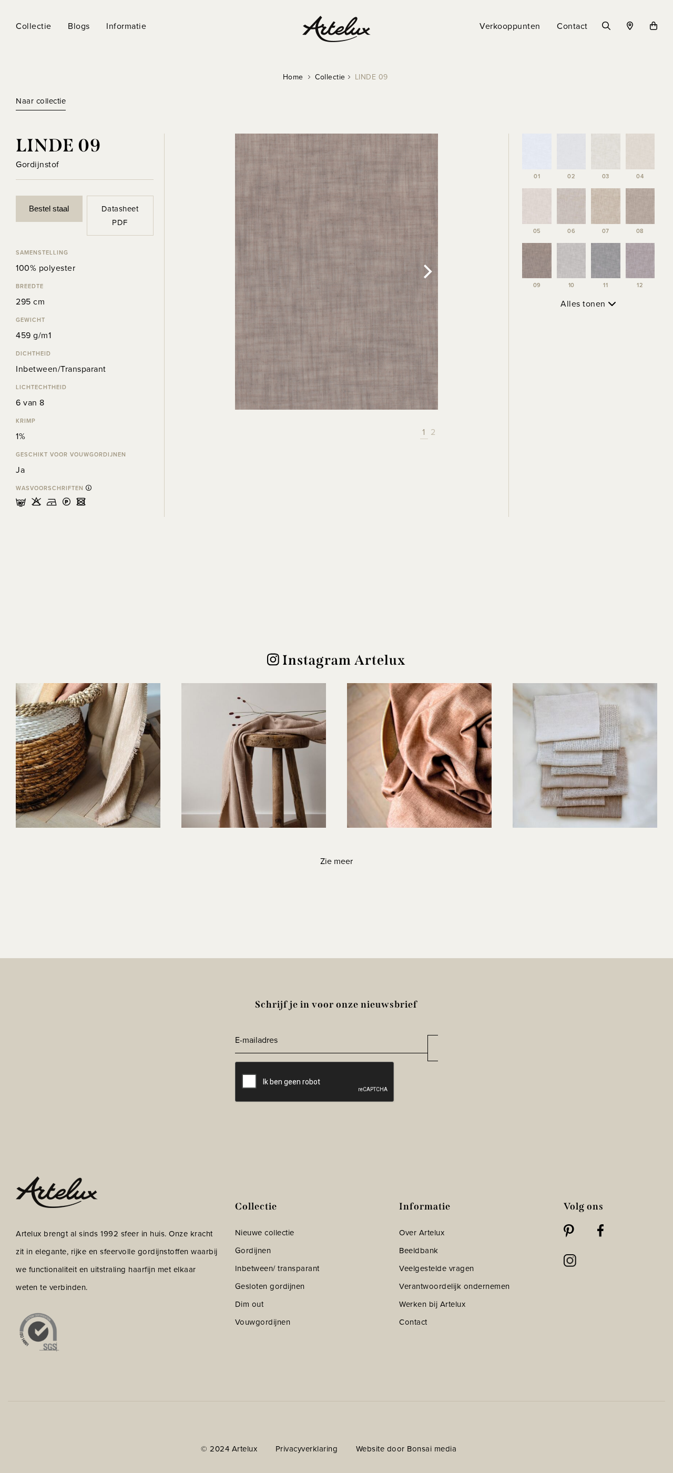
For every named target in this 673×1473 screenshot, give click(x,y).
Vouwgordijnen (263, 1322)
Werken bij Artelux (432, 1304)
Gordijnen (253, 1250)
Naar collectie (41, 101)
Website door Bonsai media (406, 1449)
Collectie (330, 77)
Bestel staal (49, 208)
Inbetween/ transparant (277, 1268)
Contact (413, 1322)
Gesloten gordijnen (270, 1286)
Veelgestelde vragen (436, 1268)
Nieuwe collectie (264, 1232)
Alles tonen (584, 304)
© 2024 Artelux (229, 1449)
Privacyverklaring (307, 1449)
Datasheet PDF (120, 215)
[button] (88, 755)
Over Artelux (421, 1232)
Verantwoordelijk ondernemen (454, 1286)
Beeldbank (419, 1250)
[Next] (426, 271)
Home (293, 77)
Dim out (249, 1304)
